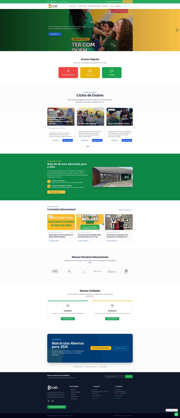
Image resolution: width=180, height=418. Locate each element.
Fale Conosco (74, 398)
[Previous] (45, 125)
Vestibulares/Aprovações (94, 6)
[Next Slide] (177, 30)
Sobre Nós (72, 6)
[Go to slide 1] (88, 146)
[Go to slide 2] (89, 146)
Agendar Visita (121, 348)
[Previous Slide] (2, 30)
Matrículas (105, 6)
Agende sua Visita (127, 1)
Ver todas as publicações (125, 209)
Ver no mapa (94, 398)
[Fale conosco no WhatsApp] (176, 414)
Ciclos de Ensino (82, 6)
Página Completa (68, 140)
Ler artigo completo (53, 240)
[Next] (134, 125)
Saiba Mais (54, 34)
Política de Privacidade (119, 415)
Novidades (117, 6)
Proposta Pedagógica (75, 392)
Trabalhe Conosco (75, 396)
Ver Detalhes (55, 140)
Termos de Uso (129, 415)
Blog (112, 6)
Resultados (73, 394)
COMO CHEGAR (67, 318)
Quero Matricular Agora (102, 348)
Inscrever (128, 376)
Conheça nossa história (55, 192)
